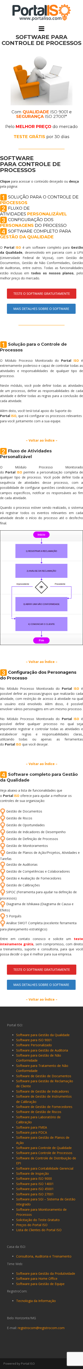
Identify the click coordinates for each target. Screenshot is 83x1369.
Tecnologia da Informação (36, 1301)
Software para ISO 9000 (34, 1178)
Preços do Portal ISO (31, 1225)
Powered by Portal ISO (19, 1363)
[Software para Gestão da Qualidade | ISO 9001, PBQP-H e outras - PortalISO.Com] (41, 12)
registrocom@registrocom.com (41, 1328)
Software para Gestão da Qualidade (43, 1035)
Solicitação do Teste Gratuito (38, 1220)
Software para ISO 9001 (34, 1040)
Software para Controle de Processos (44, 1153)
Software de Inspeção (32, 1173)
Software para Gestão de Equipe (40, 1284)
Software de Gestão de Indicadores (42, 1091)
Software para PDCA (31, 1132)
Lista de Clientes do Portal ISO (39, 1230)
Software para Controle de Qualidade (44, 1148)
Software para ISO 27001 (35, 1194)
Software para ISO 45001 (35, 1189)
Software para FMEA (31, 1127)
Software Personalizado (34, 1045)
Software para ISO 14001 (35, 1184)
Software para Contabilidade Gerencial (44, 1168)
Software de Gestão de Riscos (38, 1112)
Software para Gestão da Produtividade (45, 1273)
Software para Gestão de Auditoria (42, 1050)
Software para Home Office (36, 1278)
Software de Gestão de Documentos (43, 1076)
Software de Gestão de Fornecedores (44, 1107)
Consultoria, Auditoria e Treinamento (43, 1256)
